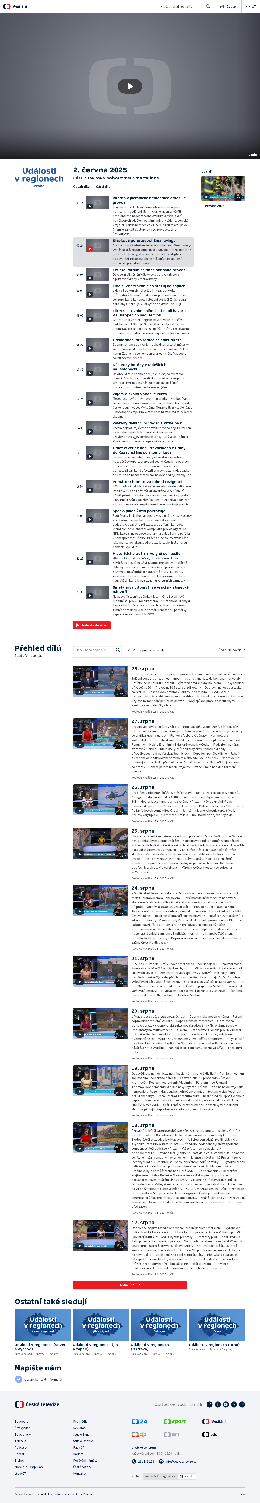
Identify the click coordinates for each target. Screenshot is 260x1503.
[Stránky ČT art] (171, 1436)
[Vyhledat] (118, 650)
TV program (23, 1421)
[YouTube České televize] (226, 1404)
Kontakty (79, 1473)
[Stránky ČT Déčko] (139, 1436)
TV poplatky (23, 1434)
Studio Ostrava (83, 1441)
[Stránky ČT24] (139, 1423)
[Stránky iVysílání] (214, 1423)
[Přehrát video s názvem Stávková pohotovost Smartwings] (130, 86)
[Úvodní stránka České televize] (37, 1404)
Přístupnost (88, 1494)
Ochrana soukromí (65, 1494)
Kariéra (78, 1454)
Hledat (208, 6)
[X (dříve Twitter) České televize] (234, 1404)
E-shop (20, 1460)
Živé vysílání (23, 1428)
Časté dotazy (82, 1467)
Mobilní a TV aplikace (29, 1467)
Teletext (21, 1441)
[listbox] (169, 1476)
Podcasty (21, 1447)
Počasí (19, 1454)
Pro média (80, 1421)
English (45, 1494)
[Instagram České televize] (209, 1404)
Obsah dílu (81, 186)
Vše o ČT (20, 1473)
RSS (243, 1494)
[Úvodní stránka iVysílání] (18, 6)
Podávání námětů (85, 1460)
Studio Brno (81, 1434)
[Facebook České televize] (217, 1404)
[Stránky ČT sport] (175, 1423)
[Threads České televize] (242, 1404)
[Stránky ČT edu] (209, 1436)
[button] (130, 86)
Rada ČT (78, 1447)
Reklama (79, 1428)
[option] (151, 1476)
